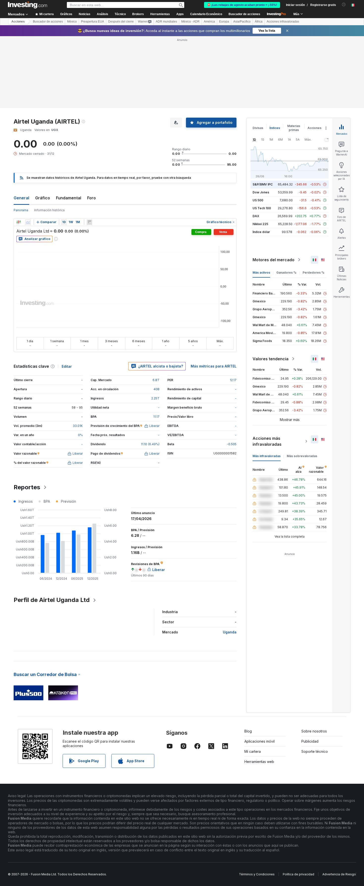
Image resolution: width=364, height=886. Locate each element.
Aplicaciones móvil (259, 741)
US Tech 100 (262, 208)
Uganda (229, 632)
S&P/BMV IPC (263, 184)
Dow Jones (261, 192)
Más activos (261, 272)
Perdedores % (313, 272)
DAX (256, 216)
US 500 (258, 200)
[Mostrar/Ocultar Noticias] (89, 222)
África (258, 21)
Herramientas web (259, 761)
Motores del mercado (273, 259)
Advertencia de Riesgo (339, 874)
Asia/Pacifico (242, 21)
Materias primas (293, 128)
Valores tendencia (270, 358)
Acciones (18, 21)
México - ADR (190, 21)
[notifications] (344, 4)
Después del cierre (121, 21)
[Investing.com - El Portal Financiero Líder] (27, 4)
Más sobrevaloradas (302, 456)
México (72, 21)
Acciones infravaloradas (283, 21)
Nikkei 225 (260, 224)
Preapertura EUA (92, 21)
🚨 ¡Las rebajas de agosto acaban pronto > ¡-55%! (242, 5)
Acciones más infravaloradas (267, 441)
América (209, 21)
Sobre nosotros (314, 731)
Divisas (258, 128)
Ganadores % (286, 272)
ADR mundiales (166, 21)
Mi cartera (252, 751)
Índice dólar (261, 232)
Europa (224, 21)
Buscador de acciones (244, 14)
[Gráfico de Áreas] (28, 222)
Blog (248, 731)
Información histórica (49, 210)
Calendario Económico (206, 14)
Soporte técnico (314, 751)
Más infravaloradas (267, 456)
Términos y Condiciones (257, 874)
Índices (274, 128)
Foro (91, 197)
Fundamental (68, 197)
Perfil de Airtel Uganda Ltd (52, 599)
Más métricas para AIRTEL (213, 366)
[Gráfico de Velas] (18, 222)
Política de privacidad (298, 874)
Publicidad (309, 741)
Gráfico (42, 197)
